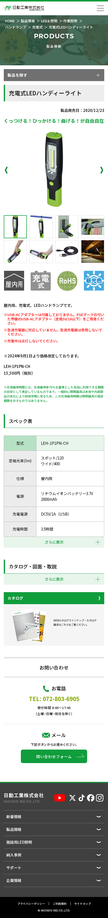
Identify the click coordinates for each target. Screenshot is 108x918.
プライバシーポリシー (31, 903)
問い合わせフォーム (54, 756)
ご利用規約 (60, 903)
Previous (6, 170)
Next (101, 170)
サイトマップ (82, 903)
